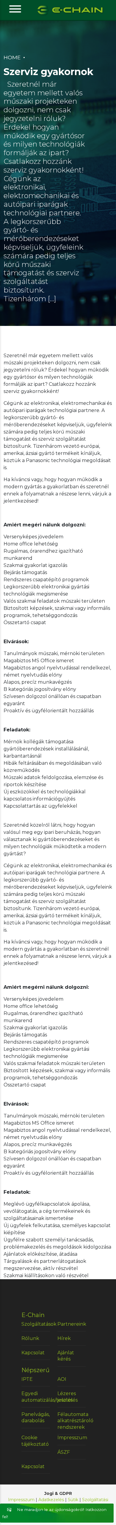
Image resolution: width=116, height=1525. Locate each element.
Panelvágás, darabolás (35, 1417)
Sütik (73, 1499)
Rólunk (30, 1338)
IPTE (27, 1379)
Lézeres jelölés (66, 1397)
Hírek (64, 1338)
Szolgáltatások (35, 1324)
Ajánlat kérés (65, 1356)
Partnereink (71, 1324)
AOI (61, 1379)
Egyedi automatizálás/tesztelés (35, 1397)
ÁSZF (63, 1452)
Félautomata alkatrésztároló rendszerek (71, 1420)
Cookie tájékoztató (35, 1441)
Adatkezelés (51, 1499)
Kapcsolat (33, 1352)
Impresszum (71, 1437)
